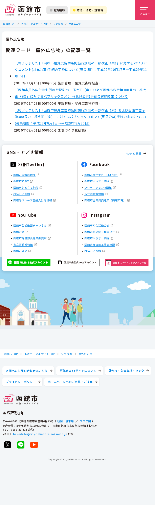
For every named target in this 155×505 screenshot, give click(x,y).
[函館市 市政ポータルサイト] (23, 10)
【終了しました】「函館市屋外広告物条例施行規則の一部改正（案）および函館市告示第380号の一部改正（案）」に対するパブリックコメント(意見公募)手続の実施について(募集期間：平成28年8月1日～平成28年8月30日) (81, 116)
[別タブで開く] (7, 445)
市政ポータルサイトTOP (34, 23)
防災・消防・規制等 (90, 10)
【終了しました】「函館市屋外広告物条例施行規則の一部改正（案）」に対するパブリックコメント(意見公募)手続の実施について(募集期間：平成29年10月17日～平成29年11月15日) (81, 69)
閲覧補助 (59, 10)
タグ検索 (58, 23)
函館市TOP (9, 23)
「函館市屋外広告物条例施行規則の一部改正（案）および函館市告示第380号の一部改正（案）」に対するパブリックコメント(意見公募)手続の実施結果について (80, 93)
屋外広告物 (75, 23)
